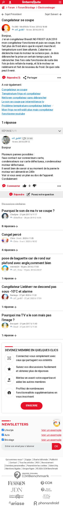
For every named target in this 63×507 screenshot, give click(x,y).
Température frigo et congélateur (21, 93)
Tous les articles (26, 462)
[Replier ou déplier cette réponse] (59, 131)
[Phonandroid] (46, 503)
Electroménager (46, 7)
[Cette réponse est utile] (24, 186)
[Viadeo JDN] (46, 496)
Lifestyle (8, 430)
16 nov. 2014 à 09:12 (35, 29)
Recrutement (47, 462)
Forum (11, 7)
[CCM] (46, 483)
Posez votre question (42, 194)
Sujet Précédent (13, 14)
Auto (7, 435)
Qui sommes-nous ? (14, 459)
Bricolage (9, 439)
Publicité (54, 459)
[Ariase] (17, 503)
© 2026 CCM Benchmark (47, 468)
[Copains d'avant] (17, 496)
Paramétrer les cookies (37, 465)
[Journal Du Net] (17, 490)
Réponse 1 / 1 (9, 131)
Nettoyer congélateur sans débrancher (24, 97)
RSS (38, 462)
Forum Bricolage (26, 7)
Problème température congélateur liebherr (26, 105)
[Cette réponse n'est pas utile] (34, 186)
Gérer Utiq (53, 465)
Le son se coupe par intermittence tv (23, 101)
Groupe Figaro (28, 468)
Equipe (28, 459)
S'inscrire (31, 405)
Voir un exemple (51, 430)
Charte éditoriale (40, 459)
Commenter (13, 186)
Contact (13, 462)
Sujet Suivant (51, 14)
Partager (32, 77)
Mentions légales (13, 468)
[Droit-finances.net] (46, 490)
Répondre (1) (13, 77)
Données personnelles (15, 465)
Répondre (18, 194)
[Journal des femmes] (17, 483)
